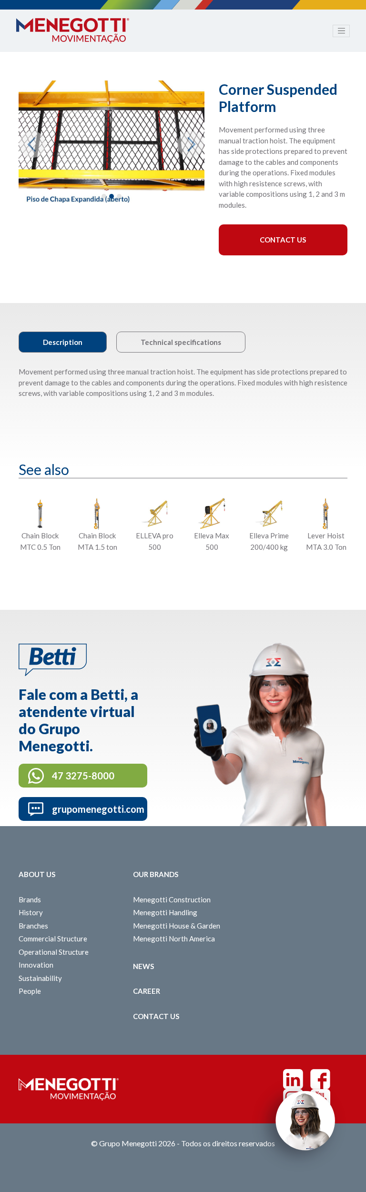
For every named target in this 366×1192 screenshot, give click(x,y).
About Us (37, 874)
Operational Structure (54, 952)
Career (146, 991)
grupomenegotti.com (98, 809)
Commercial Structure (53, 938)
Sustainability (40, 978)
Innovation (36, 964)
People (30, 991)
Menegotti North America (174, 938)
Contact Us (283, 239)
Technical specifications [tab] (181, 342)
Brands (30, 899)
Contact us (156, 1016)
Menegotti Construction (172, 899)
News (143, 966)
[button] (32, 144)
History (31, 912)
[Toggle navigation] (341, 31)
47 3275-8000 (83, 775)
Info (39, 570)
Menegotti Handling (165, 912)
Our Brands (155, 874)
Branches (33, 925)
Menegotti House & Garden (176, 925)
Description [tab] (62, 342)
